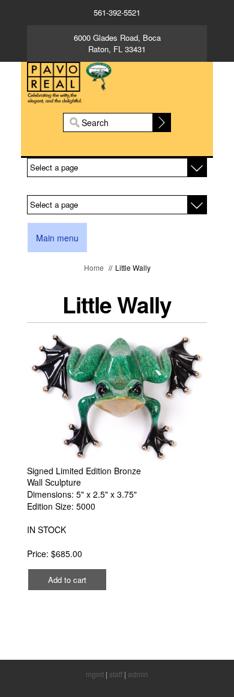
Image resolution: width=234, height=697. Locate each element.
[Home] (117, 81)
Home (94, 267)
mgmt (95, 674)
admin (138, 674)
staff (115, 674)
